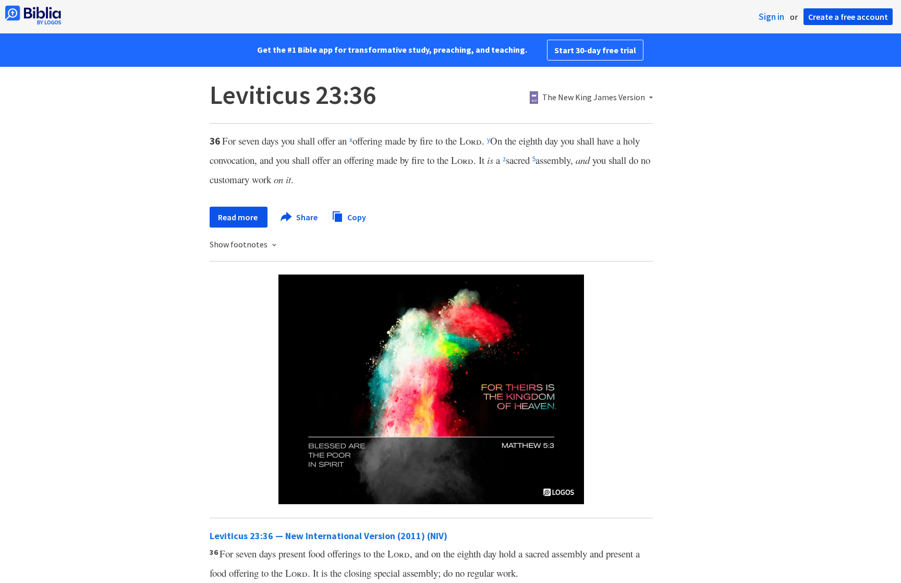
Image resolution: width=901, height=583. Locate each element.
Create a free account (848, 16)
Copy (356, 216)
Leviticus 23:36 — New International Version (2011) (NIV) (328, 536)
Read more (238, 217)
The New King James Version (593, 97)
